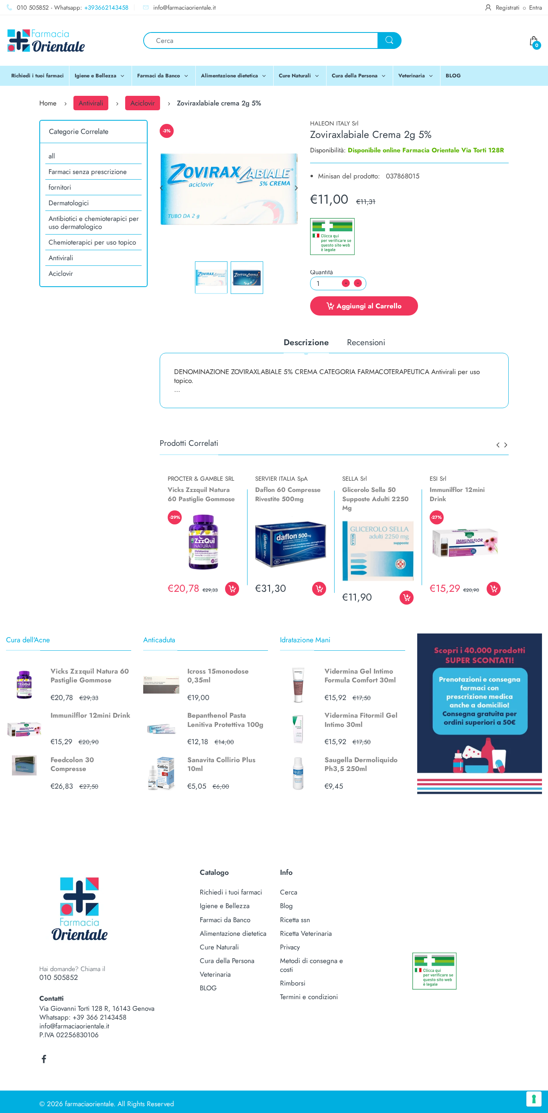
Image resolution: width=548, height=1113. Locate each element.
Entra (535, 7)
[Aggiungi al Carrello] (232, 589)
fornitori (60, 187)
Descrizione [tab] (306, 343)
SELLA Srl (354, 478)
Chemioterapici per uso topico (92, 242)
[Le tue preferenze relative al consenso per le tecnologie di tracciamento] (534, 1099)
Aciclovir (142, 103)
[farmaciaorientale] (46, 40)
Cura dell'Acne (28, 640)
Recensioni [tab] (366, 343)
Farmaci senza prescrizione (88, 172)
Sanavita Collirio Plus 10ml (221, 764)
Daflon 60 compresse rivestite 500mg (288, 494)
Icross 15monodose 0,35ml (218, 675)
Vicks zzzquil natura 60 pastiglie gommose (201, 494)
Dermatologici (69, 203)
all (52, 156)
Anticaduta (159, 640)
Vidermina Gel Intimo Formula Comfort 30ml (360, 675)
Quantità (321, 272)
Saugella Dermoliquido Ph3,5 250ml (361, 764)
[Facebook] (43, 1059)
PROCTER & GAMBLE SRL (201, 478)
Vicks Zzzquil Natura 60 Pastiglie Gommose (90, 675)
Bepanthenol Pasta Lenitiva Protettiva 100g (225, 720)
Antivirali (91, 103)
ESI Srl (438, 478)
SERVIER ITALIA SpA (281, 478)
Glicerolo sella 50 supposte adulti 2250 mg (375, 498)
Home (48, 103)
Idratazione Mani (305, 640)
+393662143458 (106, 7)
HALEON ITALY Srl (334, 123)
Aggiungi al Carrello (369, 306)
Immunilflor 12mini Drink (90, 715)
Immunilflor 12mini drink (457, 494)
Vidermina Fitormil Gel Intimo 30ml (361, 720)
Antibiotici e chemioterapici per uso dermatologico (94, 223)
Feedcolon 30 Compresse (72, 764)
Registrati (508, 7)
